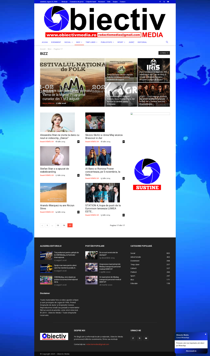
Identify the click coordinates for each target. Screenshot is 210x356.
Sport (120, 42)
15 (58, 225)
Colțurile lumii (91, 2)
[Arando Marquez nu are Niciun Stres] (59, 192)
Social (67, 42)
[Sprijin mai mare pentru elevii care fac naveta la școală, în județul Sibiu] (46, 268)
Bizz (78, 42)
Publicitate (106, 42)
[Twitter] (164, 1)
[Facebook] (160, 1)
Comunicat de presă (76, 2)
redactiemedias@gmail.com (97, 344)
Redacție (65, 2)
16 (64, 225)
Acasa (45, 42)
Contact (122, 2)
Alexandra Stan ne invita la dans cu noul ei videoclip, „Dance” (59, 137)
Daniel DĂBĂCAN (48, 103)
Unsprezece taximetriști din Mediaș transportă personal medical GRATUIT (110, 266)
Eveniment (56, 42)
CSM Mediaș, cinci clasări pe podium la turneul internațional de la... (66, 279)
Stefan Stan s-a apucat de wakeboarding (54, 170)
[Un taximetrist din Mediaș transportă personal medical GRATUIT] (91, 280)
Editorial (142, 42)
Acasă (42, 49)
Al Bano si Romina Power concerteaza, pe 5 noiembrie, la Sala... (102, 171)
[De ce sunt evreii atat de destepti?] (91, 255)
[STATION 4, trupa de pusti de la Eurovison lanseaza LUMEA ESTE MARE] (105, 192)
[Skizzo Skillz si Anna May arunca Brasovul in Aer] (105, 122)
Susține (115, 2)
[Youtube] (168, 1)
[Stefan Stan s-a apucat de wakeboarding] (59, 156)
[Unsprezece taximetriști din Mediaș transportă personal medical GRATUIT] (91, 267)
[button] (167, 42)
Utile (108, 2)
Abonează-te (191, 351)
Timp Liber (90, 42)
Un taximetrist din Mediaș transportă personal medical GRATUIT (110, 279)
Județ (131, 42)
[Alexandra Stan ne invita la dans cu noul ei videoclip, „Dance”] (59, 122)
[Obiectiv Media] (105, 21)
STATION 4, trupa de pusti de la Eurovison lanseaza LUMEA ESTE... (103, 208)
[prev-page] (42, 225)
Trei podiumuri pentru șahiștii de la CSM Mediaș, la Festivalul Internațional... (66, 255)
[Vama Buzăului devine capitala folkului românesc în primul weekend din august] (121, 70)
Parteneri (101, 2)
